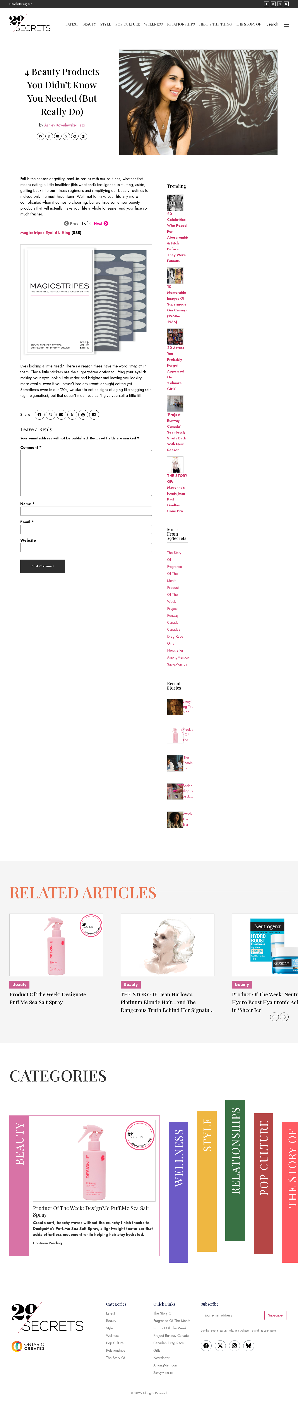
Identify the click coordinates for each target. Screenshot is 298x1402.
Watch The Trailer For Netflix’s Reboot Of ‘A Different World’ (188, 819)
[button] (40, 136)
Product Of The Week (173, 594)
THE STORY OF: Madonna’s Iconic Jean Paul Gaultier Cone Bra (177, 493)
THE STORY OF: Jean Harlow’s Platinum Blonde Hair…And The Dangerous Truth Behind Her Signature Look (167, 1002)
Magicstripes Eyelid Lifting (45, 233)
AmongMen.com (177, 657)
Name (27, 504)
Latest (71, 24)
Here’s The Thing (215, 24)
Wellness (153, 24)
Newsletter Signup (20, 4)
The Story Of (248, 24)
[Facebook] (206, 1345)
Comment (31, 447)
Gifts (170, 643)
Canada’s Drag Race (175, 633)
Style (105, 24)
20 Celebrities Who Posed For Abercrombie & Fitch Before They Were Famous (178, 237)
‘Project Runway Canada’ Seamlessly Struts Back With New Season (176, 432)
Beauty (89, 24)
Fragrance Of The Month (174, 573)
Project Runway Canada (172, 615)
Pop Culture (127, 24)
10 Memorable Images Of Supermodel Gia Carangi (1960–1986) (177, 304)
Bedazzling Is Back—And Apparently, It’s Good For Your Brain (188, 791)
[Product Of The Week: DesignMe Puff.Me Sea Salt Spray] (56, 945)
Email (27, 522)
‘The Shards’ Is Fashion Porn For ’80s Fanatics (188, 763)
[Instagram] (234, 1345)
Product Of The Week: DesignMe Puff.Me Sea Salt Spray (188, 735)
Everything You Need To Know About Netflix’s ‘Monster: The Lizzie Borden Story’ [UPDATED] (188, 707)
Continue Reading (47, 1243)
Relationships (181, 24)
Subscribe (275, 1315)
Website (28, 540)
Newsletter (175, 650)
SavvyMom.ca (177, 664)
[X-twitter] (220, 1345)
